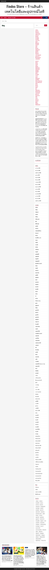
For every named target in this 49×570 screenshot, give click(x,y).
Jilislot (36, 265)
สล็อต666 (37, 422)
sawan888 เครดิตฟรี (38, 333)
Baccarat (36, 233)
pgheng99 (37, 43)
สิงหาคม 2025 (37, 179)
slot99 (36, 65)
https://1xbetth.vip (38, 80)
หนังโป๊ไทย (37, 79)
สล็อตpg (36, 433)
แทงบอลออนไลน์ (38, 475)
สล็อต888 (37, 70)
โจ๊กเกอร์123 (37, 95)
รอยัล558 (36, 408)
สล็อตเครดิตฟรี (37, 440)
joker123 (36, 31)
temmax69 (42, 522)
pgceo (36, 303)
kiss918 (36, 86)
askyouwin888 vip (38, 230)
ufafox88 (36, 373)
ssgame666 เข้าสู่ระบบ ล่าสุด (40, 363)
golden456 (37, 256)
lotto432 (36, 286)
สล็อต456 (37, 417)
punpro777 (37, 56)
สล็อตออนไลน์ (37, 104)
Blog (2, 17)
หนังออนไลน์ (37, 49)
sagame (36, 328)
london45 (36, 284)
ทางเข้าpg (37, 384)
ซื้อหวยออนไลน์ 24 (38, 380)
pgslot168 (37, 310)
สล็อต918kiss (37, 429)
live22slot (37, 282)
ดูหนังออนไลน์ (37, 91)
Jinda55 (36, 268)
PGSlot (36, 307)
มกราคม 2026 (37, 168)
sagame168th (37, 33)
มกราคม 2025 (37, 196)
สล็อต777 (36, 424)
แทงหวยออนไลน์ (38, 478)
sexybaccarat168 (38, 342)
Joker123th (37, 272)
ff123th (36, 247)
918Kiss (36, 216)
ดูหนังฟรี (36, 36)
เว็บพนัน (36, 466)
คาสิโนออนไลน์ (38, 377)
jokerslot (37, 100)
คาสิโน (36, 375)
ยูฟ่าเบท (36, 405)
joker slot (37, 94)
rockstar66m (37, 326)
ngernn (36, 291)
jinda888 (37, 510)
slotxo (36, 76)
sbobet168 (37, 335)
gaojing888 (37, 254)
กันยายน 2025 (37, 177)
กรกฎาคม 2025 (38, 182)
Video (46, 17)
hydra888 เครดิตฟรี (38, 263)
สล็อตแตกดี (37, 450)
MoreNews (28, 568)
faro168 (36, 244)
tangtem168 (37, 366)
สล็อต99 (36, 431)
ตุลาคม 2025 (37, 175)
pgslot (36, 41)
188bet (36, 209)
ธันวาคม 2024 (37, 198)
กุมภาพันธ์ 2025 (38, 193)
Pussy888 (37, 324)
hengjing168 (37, 261)
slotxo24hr (37, 356)
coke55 (36, 242)
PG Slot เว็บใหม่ (38, 300)
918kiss (36, 29)
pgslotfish (37, 317)
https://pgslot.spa (38, 82)
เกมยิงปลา (37, 454)
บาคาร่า (36, 75)
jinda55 (36, 63)
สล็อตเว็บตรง (37, 67)
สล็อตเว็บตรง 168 (38, 445)
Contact (5, 17)
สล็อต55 (36, 419)
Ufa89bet (36, 370)
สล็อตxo (36, 103)
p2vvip (36, 293)
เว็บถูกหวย (37, 464)
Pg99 (44, 513)
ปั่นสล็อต (36, 394)
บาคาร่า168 (37, 40)
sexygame (37, 345)
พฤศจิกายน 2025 (38, 172)
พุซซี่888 (36, 401)
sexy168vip (37, 338)
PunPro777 (37, 321)
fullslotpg (37, 44)
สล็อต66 (36, 66)
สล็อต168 (36, 415)
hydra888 (37, 508)
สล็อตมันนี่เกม (37, 436)
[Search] (41, 18)
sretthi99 (37, 361)
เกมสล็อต (37, 457)
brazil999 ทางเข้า (38, 237)
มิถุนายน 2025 (37, 184)
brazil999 (37, 502)
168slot (36, 207)
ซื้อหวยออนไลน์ (38, 57)
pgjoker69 (37, 305)
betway (36, 235)
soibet (36, 359)
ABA (36, 221)
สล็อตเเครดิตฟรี (38, 447)
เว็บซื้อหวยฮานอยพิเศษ (39, 461)
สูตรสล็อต (37, 452)
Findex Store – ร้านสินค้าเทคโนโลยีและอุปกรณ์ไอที (24, 9)
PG (35, 296)
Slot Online (37, 349)
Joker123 (36, 270)
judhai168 (36, 277)
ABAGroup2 (37, 223)
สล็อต (36, 96)
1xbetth (36, 214)
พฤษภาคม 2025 (38, 186)
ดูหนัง (36, 46)
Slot (36, 347)
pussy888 (37, 37)
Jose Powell (4, 561)
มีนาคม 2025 (37, 191)
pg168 (36, 62)
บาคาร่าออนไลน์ (38, 54)
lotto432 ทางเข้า (39, 513)
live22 (36, 45)
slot (36, 88)
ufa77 (36, 368)
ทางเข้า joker (37, 92)
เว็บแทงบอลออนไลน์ (38, 473)
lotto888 (36, 289)
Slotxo (36, 354)
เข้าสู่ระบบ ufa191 (38, 459)
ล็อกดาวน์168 (37, 410)
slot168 (36, 352)
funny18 (36, 251)
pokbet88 (36, 319)
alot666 (36, 226)
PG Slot (36, 298)
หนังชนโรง (37, 32)
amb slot (36, 228)
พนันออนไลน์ (37, 398)
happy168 (36, 258)
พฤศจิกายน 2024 (38, 200)
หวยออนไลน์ (37, 58)
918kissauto (37, 219)
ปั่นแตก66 (37, 53)
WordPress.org (37, 494)
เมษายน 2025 (37, 189)
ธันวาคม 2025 (37, 170)
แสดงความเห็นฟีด (38, 491)
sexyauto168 (37, 340)
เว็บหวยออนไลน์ (38, 471)
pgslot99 (36, 314)
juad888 (36, 275)
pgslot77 (36, 52)
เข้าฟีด (36, 489)
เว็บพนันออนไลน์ (38, 468)
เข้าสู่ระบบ (37, 487)
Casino (36, 240)
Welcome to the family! (12, 17)
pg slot (36, 84)
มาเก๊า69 (36, 403)
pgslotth (37, 519)
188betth (36, 212)
